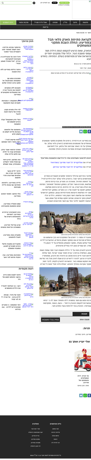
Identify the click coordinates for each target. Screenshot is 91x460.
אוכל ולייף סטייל (40, 22)
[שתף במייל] (81, 131)
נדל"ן (65, 22)
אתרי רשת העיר (35, 429)
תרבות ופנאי (23, 22)
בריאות (45, 27)
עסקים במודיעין (35, 439)
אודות (54, 2)
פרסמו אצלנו (64, 2)
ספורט (55, 22)
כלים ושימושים (55, 424)
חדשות (85, 22)
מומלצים (35, 424)
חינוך (75, 22)
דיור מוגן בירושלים (36, 446)
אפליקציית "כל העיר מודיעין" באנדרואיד (66, 162)
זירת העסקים (8, 22)
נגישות (55, 439)
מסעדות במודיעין (35, 442)
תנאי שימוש (55, 429)
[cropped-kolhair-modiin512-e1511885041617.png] (81, 9)
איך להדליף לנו (45, 2)
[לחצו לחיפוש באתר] (2, 2)
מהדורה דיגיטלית (63, 5)
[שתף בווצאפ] (85, 131)
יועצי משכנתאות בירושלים (36, 432)
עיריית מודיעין (35, 435)
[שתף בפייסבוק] (34, 3)
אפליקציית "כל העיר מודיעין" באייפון (68, 167)
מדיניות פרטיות (55, 432)
